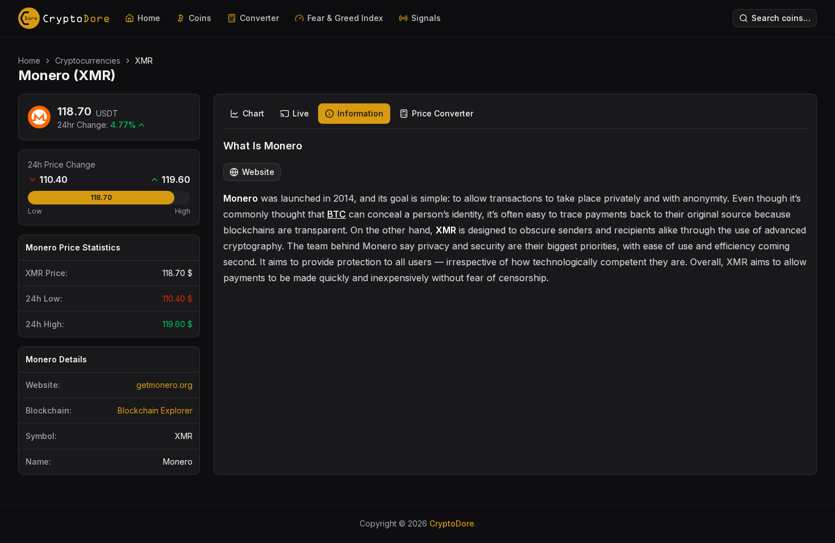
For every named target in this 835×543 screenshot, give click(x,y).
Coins (200, 18)
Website (258, 172)
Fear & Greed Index (345, 18)
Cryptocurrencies (87, 60)
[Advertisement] (515, 374)
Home (148, 18)
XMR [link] (144, 60)
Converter (259, 18)
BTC (336, 214)
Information (360, 113)
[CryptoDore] (63, 18)
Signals (426, 18)
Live (301, 113)
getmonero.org (164, 385)
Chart (253, 113)
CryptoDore (451, 523)
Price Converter (442, 113)
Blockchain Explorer (155, 410)
